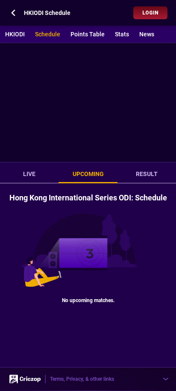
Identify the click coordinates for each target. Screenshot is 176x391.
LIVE (29, 174)
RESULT (147, 174)
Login (150, 13)
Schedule (47, 34)
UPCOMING (88, 174)
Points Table (87, 34)
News (146, 34)
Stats (122, 34)
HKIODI (15, 34)
